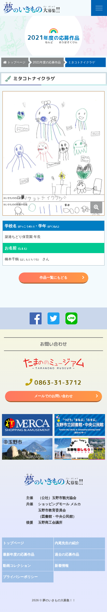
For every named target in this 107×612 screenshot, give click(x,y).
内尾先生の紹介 (67, 543)
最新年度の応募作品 (18, 554)
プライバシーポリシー (20, 577)
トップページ (13, 543)
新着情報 (62, 566)
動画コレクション (17, 566)
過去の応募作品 (67, 554)
